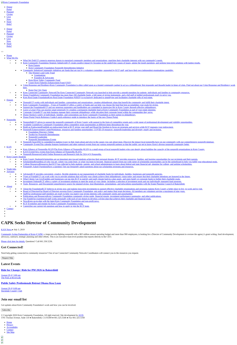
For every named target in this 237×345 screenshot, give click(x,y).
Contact (10, 208)
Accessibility (12, 327)
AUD (80, 315)
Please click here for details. (13, 241)
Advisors (10, 171)
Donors (10, 100)
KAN (9, 147)
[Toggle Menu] (2, 51)
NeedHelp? (9, 23)
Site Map (10, 332)
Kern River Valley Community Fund (44, 80)
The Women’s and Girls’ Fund (42, 73)
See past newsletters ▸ (10, 313)
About (9, 186)
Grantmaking (39, 75)
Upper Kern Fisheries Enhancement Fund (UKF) (50, 82)
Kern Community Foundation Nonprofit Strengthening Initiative (56, 68)
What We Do (12, 58)
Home (9, 55)
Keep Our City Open (38, 90)
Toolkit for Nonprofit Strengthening (44, 134)
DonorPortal (9, 8)
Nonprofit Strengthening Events (42, 139)
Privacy (10, 325)
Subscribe (6, 310)
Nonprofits (11, 120)
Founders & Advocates (44, 78)
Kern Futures (34, 65)
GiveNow (9, 18)
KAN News (6, 229)
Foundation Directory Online (41, 132)
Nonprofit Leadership (38, 137)
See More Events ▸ (9, 293)
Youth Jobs (11, 169)
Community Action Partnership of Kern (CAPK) (22, 234)
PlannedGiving (10, 13)
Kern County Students (16, 157)
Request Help (7, 258)
